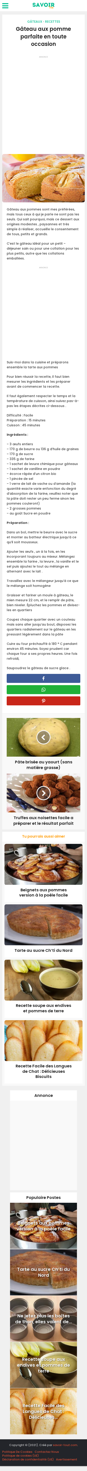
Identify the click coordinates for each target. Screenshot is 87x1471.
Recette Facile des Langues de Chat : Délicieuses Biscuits (44, 1071)
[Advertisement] (43, 103)
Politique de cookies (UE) (20, 1455)
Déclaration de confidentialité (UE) (28, 1459)
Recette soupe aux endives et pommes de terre (43, 1008)
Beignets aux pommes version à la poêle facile (43, 892)
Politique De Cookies (17, 1452)
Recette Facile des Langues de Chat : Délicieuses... (43, 1411)
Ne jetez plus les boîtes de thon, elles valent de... (43, 1319)
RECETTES (52, 21)
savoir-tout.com (65, 1445)
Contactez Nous (47, 1452)
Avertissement (66, 1459)
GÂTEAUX (34, 21)
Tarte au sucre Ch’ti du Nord (43, 950)
